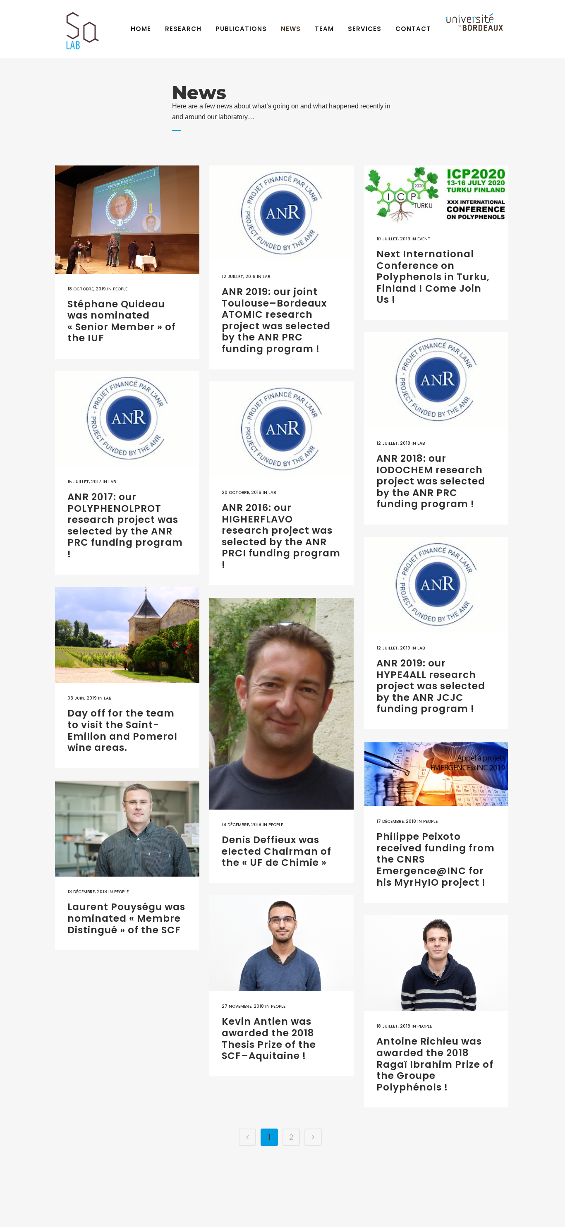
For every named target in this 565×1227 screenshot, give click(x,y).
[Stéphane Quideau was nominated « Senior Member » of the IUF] (127, 219)
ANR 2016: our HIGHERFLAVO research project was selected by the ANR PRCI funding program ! (281, 536)
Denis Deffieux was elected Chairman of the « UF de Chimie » (276, 851)
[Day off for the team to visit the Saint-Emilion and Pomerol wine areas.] (127, 635)
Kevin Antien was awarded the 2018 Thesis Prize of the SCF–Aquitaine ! (269, 1038)
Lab (266, 276)
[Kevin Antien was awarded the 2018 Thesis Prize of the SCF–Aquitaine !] (281, 943)
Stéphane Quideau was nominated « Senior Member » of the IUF (121, 321)
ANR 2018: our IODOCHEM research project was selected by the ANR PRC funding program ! (430, 481)
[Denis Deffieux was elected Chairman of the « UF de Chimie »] (281, 704)
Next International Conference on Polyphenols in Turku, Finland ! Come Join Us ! (433, 276)
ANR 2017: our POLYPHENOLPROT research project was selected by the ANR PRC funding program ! (125, 525)
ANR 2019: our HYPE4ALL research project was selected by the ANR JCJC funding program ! (430, 686)
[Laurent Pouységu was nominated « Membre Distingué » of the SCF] (127, 829)
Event (424, 239)
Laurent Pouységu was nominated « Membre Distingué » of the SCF (126, 918)
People (120, 289)
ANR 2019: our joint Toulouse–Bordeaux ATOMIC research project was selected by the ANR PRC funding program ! (276, 320)
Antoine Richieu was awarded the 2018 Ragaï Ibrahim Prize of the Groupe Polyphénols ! (434, 1064)
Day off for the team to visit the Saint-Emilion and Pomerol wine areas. (122, 730)
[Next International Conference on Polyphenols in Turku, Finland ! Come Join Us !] (436, 194)
